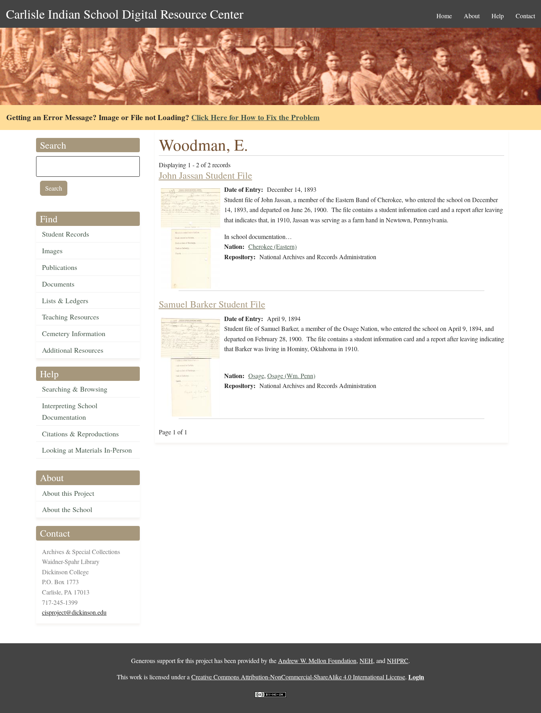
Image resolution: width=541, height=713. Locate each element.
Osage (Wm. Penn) (291, 375)
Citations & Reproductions (80, 433)
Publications (59, 267)
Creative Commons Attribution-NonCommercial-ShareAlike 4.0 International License (298, 677)
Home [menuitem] (444, 15)
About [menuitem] (472, 15)
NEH (366, 660)
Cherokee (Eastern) (272, 246)
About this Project (68, 493)
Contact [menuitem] (525, 15)
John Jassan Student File (205, 175)
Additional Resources (72, 350)
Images (52, 250)
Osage (256, 375)
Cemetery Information (73, 333)
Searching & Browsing (74, 389)
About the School (67, 509)
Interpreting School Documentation (69, 411)
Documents (58, 284)
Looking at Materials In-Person (87, 450)
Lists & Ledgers (65, 300)
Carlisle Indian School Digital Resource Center (125, 13)
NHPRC (397, 660)
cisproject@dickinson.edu (74, 612)
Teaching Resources (70, 316)
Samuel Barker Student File (212, 304)
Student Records (65, 234)
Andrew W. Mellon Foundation (317, 660)
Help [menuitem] (497, 15)
